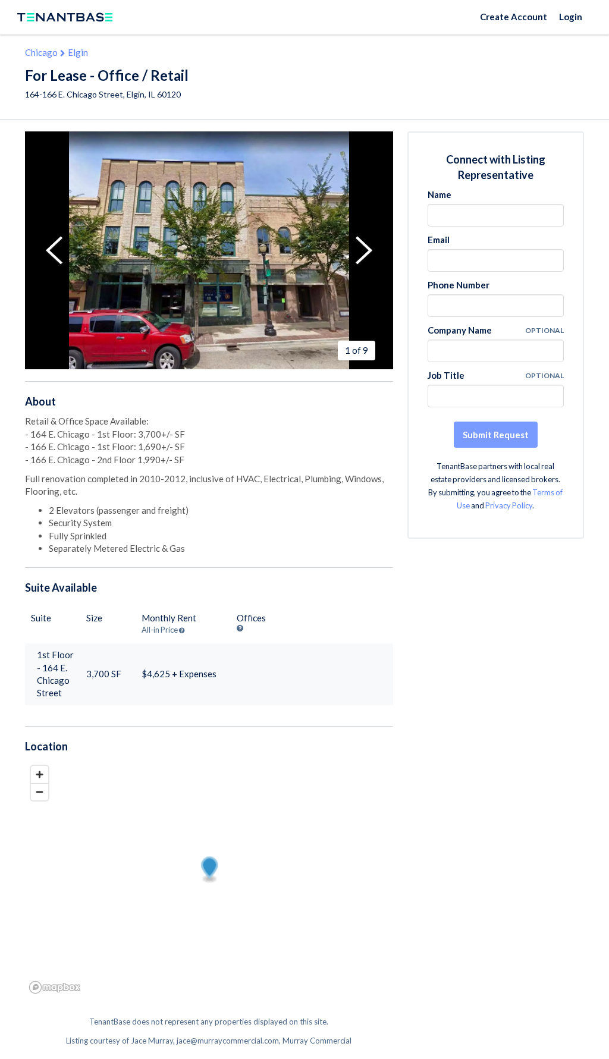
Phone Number (458, 284)
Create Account (513, 16)
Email (439, 239)
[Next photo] (364, 250)
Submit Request (496, 434)
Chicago (41, 52)
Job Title (446, 375)
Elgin (78, 52)
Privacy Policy (508, 505)
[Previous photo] (54, 250)
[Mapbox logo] (55, 987)
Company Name (460, 330)
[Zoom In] (39, 774)
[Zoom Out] (39, 791)
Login (570, 16)
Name (439, 194)
